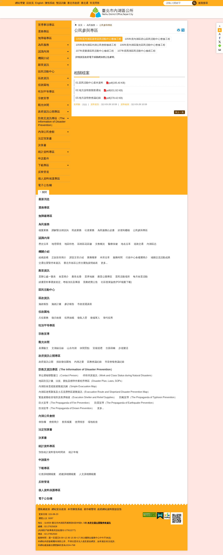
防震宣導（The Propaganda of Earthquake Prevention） (124, 402)
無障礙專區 (45, 38)
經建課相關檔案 (67, 474)
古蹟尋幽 (110, 348)
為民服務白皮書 (106, 230)
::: (1, 1)
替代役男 (108, 317)
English (39, 3)
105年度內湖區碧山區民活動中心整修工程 (147, 39)
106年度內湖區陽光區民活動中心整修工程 (142, 45)
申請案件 (43, 158)
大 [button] (220, 34)
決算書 (42, 145)
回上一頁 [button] (179, 112)
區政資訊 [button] (43, 78)
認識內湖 (44, 237)
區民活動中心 (46, 71)
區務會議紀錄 (94, 361)
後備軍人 (95, 317)
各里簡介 (64, 276)
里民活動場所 (122, 276)
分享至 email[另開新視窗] (220, 50)
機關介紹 (44, 251)
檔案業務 (43, 230)
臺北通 (84, 3)
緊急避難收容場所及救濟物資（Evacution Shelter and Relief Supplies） (77, 397)
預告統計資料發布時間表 (52, 452)
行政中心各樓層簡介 (137, 257)
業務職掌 (92, 257)
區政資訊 (44, 298)
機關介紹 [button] (43, 58)
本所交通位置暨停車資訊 (99, 523)
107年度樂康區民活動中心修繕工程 (95, 51)
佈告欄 (42, 422)
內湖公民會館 (47, 415)
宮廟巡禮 (97, 348)
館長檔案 (67, 422)
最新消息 (44, 199)
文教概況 (100, 244)
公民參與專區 (105, 25)
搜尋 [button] (194, 3)
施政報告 (43, 304)
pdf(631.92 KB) (114, 90)
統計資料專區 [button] (46, 151)
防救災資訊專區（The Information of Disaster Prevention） (76, 369)
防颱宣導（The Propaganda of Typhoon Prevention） (148, 397)
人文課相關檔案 (87, 474)
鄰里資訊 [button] (43, 64)
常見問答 (95, 3)
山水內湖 (72, 348)
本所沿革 (105, 257)
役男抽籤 (69, 317)
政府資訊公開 (46, 361)
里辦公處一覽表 (47, 276)
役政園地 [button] (43, 84)
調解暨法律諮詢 (60, 230)
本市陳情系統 (75, 509)
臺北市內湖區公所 (111, 12)
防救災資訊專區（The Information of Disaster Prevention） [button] (52, 122)
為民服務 (91, 25)
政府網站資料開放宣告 (109, 509)
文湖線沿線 (58, 348)
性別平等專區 (46, 91)
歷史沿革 (43, 244)
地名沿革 (126, 244)
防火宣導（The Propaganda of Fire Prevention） (65, 402)
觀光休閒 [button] (43, 104)
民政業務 (76, 230)
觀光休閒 (44, 342)
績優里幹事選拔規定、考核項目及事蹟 (59, 282)
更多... (104, 263)
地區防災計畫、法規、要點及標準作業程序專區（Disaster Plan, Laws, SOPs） (81, 381)
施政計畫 (56, 304)
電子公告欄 (45, 185)
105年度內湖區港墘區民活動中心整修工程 (98, 39)
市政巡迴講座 (84, 304)
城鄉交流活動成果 (160, 257)
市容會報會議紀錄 (114, 361)
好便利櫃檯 (124, 230)
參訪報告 (69, 304)
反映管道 (43, 171)
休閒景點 (85, 348)
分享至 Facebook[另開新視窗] (220, 38)
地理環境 (56, 244)
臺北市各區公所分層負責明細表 (81, 263)
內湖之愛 (79, 361)
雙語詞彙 (61, 3)
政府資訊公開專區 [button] (49, 111)
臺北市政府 (73, 3)
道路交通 (139, 244)
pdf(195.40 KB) (117, 83)
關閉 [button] (44, 192)
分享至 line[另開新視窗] (220, 46)
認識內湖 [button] (43, 51)
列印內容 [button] (179, 30)
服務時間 (118, 257)
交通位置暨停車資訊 (50, 263)
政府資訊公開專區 (49, 355)
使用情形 (80, 422)
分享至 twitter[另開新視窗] (220, 42)
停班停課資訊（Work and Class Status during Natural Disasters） (118, 375)
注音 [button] (183, 30)
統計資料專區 (47, 446)
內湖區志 (151, 244)
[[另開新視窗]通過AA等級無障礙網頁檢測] (149, 514)
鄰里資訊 (44, 270)
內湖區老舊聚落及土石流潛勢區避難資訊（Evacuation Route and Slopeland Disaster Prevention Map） (94, 392)
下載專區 (44, 468)
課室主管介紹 (76, 257)
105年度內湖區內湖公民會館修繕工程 (96, 45)
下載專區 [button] (43, 165)
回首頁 (30, 3)
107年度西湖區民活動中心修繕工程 (136, 51)
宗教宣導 (43, 98)
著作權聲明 (90, 509)
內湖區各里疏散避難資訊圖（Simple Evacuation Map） (68, 386)
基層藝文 (43, 348)
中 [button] (220, 30)
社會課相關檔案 (47, 474)
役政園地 (44, 311)
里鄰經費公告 (90, 282)
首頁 (80, 25)
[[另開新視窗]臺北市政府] (167, 515)
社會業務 (89, 230)
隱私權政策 (44, 509)
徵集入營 (82, 317)
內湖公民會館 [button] (46, 131)
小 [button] (220, 26)
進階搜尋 (203, 3)
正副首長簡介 (59, 257)
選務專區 (43, 31)
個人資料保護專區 (49, 178)
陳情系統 (50, 3)
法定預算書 (45, 138)
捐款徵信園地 (63, 361)
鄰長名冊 (76, 276)
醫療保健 (113, 244)
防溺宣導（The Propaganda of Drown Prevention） (66, 408)
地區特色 (69, 244)
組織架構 (43, 257)
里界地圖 (89, 276)
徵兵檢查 (56, 317)
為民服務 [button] (43, 44)
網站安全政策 (59, 509)
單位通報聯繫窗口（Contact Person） (59, 375)
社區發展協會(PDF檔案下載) (116, 282)
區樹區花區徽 (84, 244)
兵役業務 (43, 317)
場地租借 (93, 422)
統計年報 (73, 452)
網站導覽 (20, 3)
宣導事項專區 (46, 24)
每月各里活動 (140, 276)
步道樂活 (123, 348)
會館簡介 (54, 422)
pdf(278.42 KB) (114, 98)
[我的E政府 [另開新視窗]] (160, 515)
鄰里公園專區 (105, 276)
